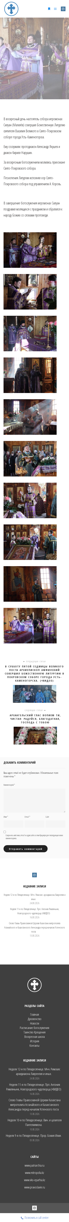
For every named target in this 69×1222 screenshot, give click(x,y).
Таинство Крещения (34, 1032)
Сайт (47, 816)
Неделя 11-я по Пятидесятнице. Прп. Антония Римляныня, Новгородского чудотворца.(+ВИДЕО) (33, 1086)
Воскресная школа (34, 1036)
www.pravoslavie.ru (34, 1187)
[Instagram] (63, 9)
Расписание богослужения (34, 1028)
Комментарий (9, 784)
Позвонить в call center (37, 1217)
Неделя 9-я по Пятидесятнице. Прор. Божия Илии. (33, 1135)
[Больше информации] (49, 9)
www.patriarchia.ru (34, 1165)
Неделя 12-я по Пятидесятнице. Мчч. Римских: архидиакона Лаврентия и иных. (34, 1071)
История (34, 1041)
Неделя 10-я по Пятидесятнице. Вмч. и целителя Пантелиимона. (35, 1122)
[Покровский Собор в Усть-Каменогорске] (11, 9)
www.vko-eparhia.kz (34, 1180)
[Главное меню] (55, 9)
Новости (34, 1023)
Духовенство (34, 1019)
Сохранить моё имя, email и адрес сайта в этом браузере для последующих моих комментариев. (34, 837)
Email (27, 816)
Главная (34, 1014)
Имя (6, 816)
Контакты (34, 1045)
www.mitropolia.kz (34, 1172)
